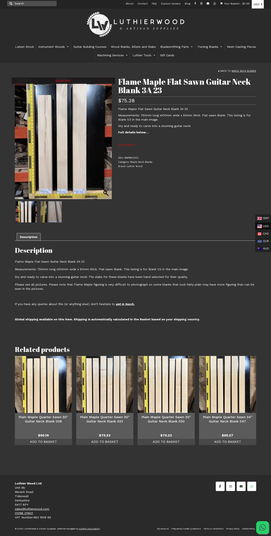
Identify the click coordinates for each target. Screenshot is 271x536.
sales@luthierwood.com (32, 509)
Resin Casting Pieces (241, 46)
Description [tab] (28, 237)
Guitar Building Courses (89, 46)
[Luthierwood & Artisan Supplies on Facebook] (220, 486)
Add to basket (43, 442)
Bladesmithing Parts (174, 46)
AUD (262, 248)
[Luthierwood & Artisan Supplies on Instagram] (230, 486)
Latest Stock (24, 46)
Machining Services (110, 55)
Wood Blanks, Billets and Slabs (133, 46)
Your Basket (237, 3)
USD (262, 226)
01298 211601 (24, 513)
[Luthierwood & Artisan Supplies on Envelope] (241, 486)
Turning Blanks (208, 46)
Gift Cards (167, 55)
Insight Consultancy (89, 529)
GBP (262, 218)
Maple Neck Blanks (244, 71)
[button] (106, 140)
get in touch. (125, 304)
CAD (262, 233)
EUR (262, 240)
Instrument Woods (51, 46)
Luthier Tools (142, 55)
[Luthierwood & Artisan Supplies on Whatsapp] (251, 486)
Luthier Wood (134, 166)
